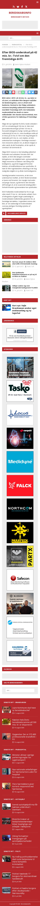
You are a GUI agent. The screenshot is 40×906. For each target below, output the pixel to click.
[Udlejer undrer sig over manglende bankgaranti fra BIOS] (6, 288)
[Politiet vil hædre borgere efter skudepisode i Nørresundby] (6, 890)
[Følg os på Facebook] (22, 7)
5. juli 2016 (8, 64)
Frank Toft (30, 266)
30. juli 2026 (17, 881)
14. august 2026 (19, 742)
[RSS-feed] (14, 7)
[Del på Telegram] (29, 92)
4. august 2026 (18, 867)
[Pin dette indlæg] (13, 92)
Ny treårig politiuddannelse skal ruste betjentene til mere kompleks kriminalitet (25, 860)
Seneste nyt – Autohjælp (14, 799)
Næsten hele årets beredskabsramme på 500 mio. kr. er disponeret (24, 722)
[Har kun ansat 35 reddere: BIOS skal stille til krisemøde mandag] (6, 264)
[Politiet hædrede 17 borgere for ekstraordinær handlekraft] (6, 876)
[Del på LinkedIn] (10, 92)
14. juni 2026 (18, 844)
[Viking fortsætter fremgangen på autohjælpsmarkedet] (6, 838)
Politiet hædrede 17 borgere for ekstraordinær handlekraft (24, 876)
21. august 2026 (19, 713)
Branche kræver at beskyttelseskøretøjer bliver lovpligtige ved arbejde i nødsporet (22, 823)
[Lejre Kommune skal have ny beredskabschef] (6, 710)
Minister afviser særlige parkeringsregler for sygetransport (23, 757)
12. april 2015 (18, 266)
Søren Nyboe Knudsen (22, 64)
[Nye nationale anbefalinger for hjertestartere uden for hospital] (6, 771)
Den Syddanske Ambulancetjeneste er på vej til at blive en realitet (24, 274)
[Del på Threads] (36, 92)
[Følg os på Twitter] (26, 7)
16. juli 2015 (18, 290)
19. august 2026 (19, 728)
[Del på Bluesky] (32, 92)
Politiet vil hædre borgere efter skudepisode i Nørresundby (24, 890)
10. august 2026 (19, 812)
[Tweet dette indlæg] (7, 92)
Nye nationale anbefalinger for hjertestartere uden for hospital (24, 772)
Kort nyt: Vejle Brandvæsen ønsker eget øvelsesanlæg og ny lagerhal (24, 309)
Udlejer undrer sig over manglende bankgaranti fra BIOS (25, 287)
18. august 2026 (19, 792)
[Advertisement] (21, 24)
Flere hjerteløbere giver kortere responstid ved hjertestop (23, 786)
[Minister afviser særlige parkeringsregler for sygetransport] (6, 757)
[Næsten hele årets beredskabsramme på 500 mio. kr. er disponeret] (6, 722)
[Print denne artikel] (19, 92)
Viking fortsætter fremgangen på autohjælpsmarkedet (22, 838)
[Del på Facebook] (3, 92)
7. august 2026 (18, 829)
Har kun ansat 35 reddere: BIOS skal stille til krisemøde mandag (24, 263)
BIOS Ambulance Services (16, 213)
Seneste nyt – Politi (12, 851)
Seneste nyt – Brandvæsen (15, 702)
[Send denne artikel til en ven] (16, 92)
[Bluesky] (18, 7)
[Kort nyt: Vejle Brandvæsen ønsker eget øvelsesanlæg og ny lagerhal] (6, 307)
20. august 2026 (19, 777)
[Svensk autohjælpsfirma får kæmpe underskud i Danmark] (6, 806)
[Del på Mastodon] (26, 92)
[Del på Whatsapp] (23, 92)
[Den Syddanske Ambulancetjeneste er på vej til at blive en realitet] (6, 275)
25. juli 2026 (17, 896)
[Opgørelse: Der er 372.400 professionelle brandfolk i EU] (6, 736)
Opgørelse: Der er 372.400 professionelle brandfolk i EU (24, 737)
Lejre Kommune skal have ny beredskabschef (24, 708)
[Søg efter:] (20, 38)
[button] (37, 2)
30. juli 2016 (18, 279)
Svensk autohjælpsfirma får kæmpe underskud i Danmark (25, 807)
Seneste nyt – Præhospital (15, 750)
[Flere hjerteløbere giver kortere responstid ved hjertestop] (6, 786)
